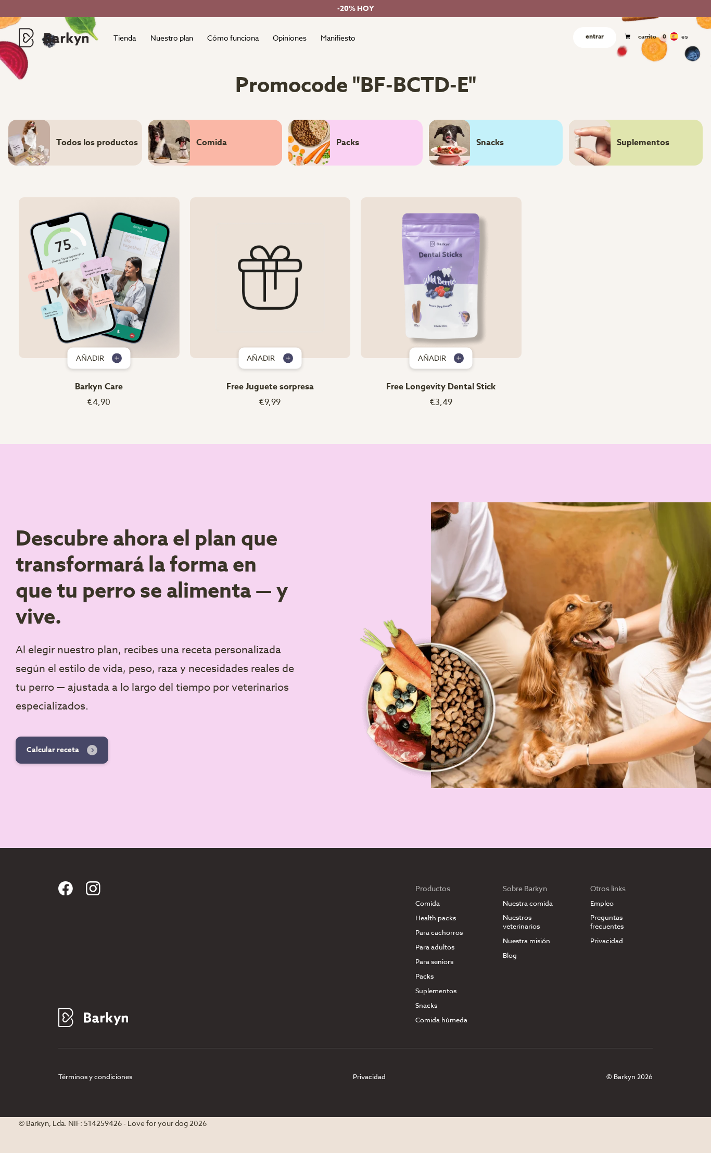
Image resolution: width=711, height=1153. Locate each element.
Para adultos (434, 947)
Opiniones (290, 38)
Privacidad (606, 940)
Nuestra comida (528, 903)
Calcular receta (53, 749)
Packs (424, 976)
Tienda (124, 38)
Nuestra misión (526, 940)
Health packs (435, 918)
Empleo (602, 903)
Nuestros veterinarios (521, 922)
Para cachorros (439, 932)
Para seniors (434, 961)
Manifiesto (338, 38)
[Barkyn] (53, 37)
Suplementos (435, 990)
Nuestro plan (171, 38)
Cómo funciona (233, 38)
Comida (427, 903)
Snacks (426, 1005)
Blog (510, 955)
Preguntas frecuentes (607, 922)
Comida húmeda (441, 1020)
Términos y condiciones (95, 1076)
